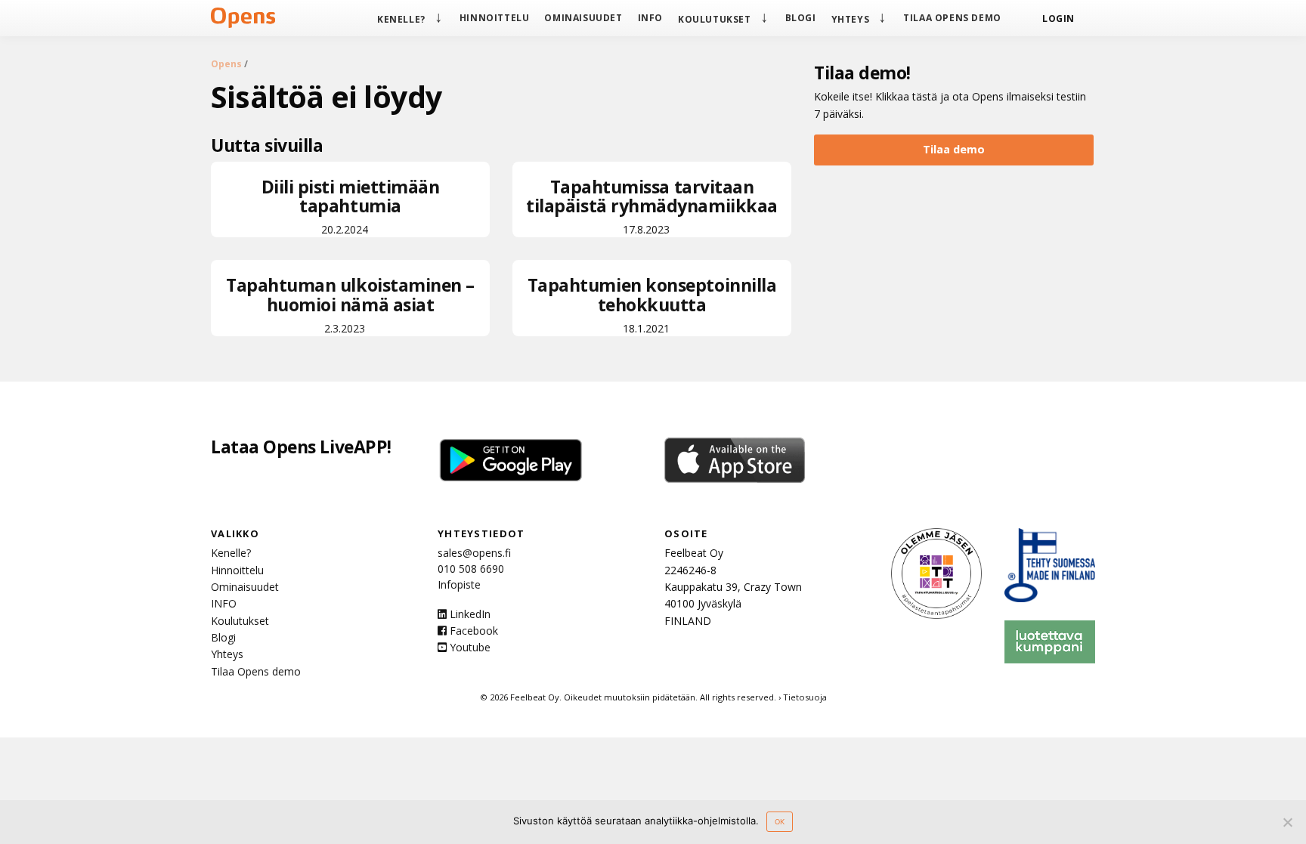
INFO (650, 17)
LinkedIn (469, 614)
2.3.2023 (350, 304)
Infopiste (459, 584)
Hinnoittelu (495, 17)
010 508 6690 (471, 568)
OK (780, 822)
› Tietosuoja (802, 697)
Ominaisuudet (583, 17)
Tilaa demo (954, 149)
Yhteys (850, 19)
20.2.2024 (351, 206)
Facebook (472, 630)
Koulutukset (714, 19)
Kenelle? (401, 19)
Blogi (800, 17)
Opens (226, 63)
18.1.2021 (652, 304)
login (1058, 18)
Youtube (469, 647)
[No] (1287, 822)
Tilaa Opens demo (952, 17)
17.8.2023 (652, 206)
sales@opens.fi (474, 553)
